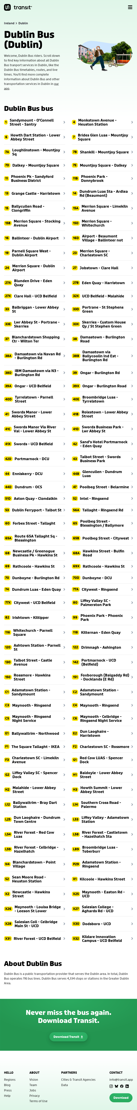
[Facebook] (121, 1086)
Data (64, 1085)
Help (7, 1095)
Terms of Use (38, 1101)
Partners (69, 1072)
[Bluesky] (116, 1086)
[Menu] (130, 7)
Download (120, 1098)
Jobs (32, 1090)
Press (8, 1090)
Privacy (34, 1095)
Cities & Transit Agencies (78, 1079)
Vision (33, 1079)
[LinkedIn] (127, 1086)
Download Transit (66, 1037)
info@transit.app (121, 1079)
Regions (10, 1079)
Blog (7, 1085)
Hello (8, 1072)
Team (33, 1085)
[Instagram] (111, 1086)
